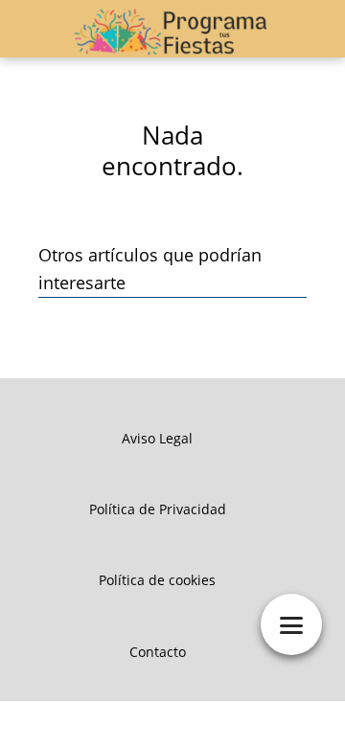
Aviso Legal (157, 438)
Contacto (157, 652)
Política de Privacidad (157, 509)
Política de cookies (157, 580)
